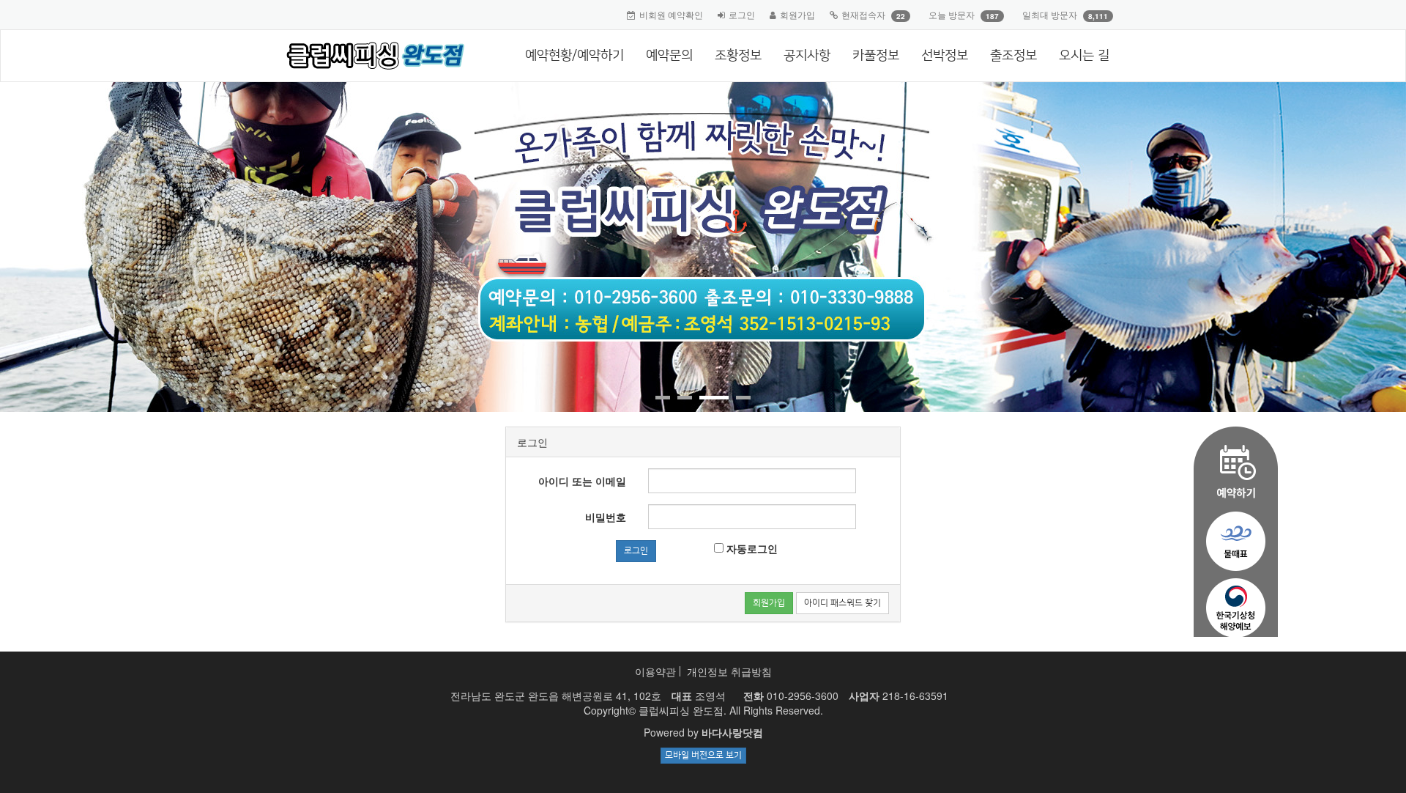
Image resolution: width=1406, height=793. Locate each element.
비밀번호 (605, 516)
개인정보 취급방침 (729, 671)
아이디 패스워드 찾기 (842, 603)
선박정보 (944, 55)
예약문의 (669, 55)
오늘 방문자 (952, 14)
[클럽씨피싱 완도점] (370, 55)
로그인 (742, 14)
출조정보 (1013, 55)
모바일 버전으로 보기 (703, 755)
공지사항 (807, 55)
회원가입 (797, 14)
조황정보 (738, 55)
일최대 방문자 (1049, 14)
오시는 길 (1084, 55)
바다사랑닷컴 (732, 732)
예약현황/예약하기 (574, 55)
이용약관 (655, 671)
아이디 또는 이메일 (582, 480)
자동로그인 (751, 548)
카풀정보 (875, 55)
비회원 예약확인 (671, 14)
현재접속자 (863, 14)
